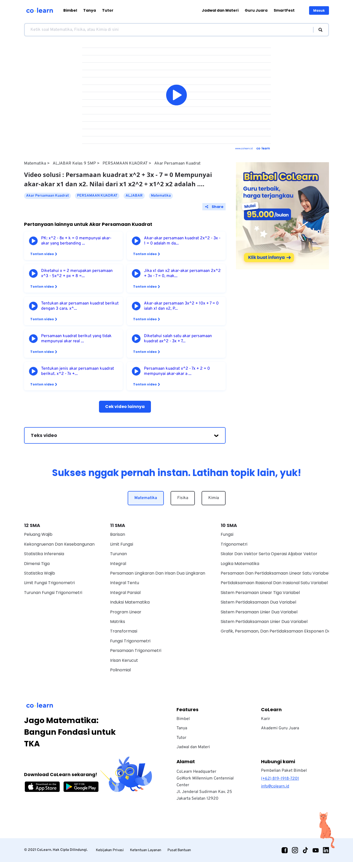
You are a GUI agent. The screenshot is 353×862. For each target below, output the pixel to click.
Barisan (117, 534)
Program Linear (125, 612)
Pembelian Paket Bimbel (284, 770)
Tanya (89, 10)
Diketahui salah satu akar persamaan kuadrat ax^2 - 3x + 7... (178, 338)
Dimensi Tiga (37, 564)
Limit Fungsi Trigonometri (49, 583)
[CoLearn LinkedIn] (326, 850)
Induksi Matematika (130, 602)
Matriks (117, 622)
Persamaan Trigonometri (135, 650)
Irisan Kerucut (124, 660)
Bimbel (70, 10)
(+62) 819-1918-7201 (280, 778)
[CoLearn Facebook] (284, 850)
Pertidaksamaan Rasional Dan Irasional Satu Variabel (274, 583)
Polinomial (120, 670)
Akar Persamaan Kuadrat (177, 163)
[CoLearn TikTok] (305, 850)
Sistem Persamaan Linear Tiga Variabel (260, 593)
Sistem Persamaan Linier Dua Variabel (259, 612)
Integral (118, 564)
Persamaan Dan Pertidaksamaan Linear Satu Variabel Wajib (281, 573)
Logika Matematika (240, 564)
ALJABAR (134, 196)
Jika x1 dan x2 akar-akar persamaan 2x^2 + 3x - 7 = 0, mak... (182, 273)
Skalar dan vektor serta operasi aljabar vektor (269, 554)
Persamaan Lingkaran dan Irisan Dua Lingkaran (157, 573)
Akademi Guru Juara (280, 728)
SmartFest (284, 10)
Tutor (107, 10)
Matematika (35, 163)
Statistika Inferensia (44, 554)
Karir (265, 719)
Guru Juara (256, 10)
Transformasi (123, 631)
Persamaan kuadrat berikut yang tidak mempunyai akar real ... (76, 338)
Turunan (118, 554)
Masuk (319, 10)
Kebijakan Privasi (110, 850)
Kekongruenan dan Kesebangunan (59, 544)
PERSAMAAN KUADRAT (125, 163)
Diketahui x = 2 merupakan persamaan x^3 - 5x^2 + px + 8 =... (77, 273)
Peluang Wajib (38, 534)
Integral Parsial (125, 593)
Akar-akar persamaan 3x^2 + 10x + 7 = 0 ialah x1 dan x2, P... (181, 306)
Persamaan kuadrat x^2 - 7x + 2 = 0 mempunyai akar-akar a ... (177, 371)
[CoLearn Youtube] (315, 850)
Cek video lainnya (125, 407)
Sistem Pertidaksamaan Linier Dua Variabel (264, 622)
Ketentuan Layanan (145, 850)
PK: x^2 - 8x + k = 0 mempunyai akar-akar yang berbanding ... (76, 241)
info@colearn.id (275, 786)
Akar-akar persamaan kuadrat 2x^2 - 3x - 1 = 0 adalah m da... (182, 241)
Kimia (213, 498)
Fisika (182, 498)
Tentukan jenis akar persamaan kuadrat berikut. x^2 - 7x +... (77, 371)
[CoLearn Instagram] (295, 850)
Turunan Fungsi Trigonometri (53, 593)
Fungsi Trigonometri (130, 641)
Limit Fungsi (121, 544)
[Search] (318, 30)
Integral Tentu (124, 583)
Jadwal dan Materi (220, 10)
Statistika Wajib (39, 573)
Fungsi (227, 534)
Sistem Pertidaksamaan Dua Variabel (258, 602)
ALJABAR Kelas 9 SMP (74, 163)
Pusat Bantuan (179, 850)
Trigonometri (234, 544)
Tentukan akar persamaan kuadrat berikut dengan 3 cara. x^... (80, 306)
